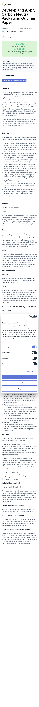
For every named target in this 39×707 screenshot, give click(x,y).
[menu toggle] (36, 4)
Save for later (8, 37)
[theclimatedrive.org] (6, 4)
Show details (29, 371)
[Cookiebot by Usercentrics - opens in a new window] (29, 316)
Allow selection (19, 383)
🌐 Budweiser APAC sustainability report (14, 80)
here (14, 99)
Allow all (19, 377)
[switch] (34, 352)
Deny (19, 389)
